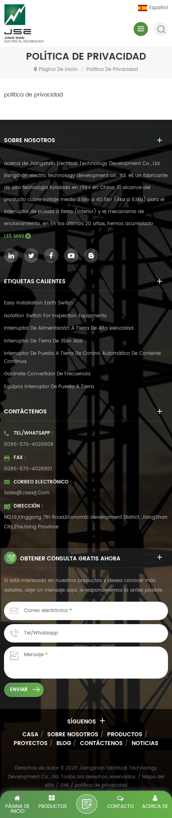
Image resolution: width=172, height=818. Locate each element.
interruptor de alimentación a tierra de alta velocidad (68, 328)
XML (64, 785)
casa (30, 734)
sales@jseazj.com (26, 493)
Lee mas (14, 236)
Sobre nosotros (72, 734)
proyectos (31, 743)
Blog (63, 743)
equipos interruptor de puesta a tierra (49, 387)
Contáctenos (101, 743)
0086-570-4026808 (29, 444)
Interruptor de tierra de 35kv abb (43, 341)
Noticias (145, 743)
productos (124, 734)
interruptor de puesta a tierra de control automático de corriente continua (82, 357)
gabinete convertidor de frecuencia (47, 374)
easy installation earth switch (39, 303)
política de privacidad (112, 69)
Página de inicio (58, 69)
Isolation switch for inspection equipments (55, 316)
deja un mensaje (87, 804)
